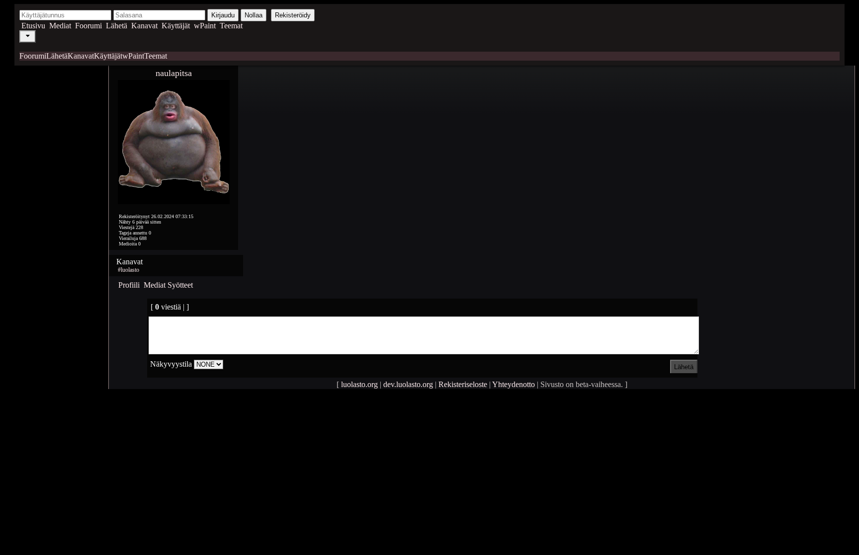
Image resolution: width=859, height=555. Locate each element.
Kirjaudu (223, 15)
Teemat (231, 25)
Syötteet (180, 285)
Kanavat (144, 25)
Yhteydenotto (513, 384)
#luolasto (128, 269)
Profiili (129, 285)
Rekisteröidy (293, 15)
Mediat (60, 25)
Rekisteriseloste (462, 384)
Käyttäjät (176, 25)
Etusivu (33, 25)
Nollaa (253, 15)
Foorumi (88, 25)
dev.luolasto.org (408, 384)
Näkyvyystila (171, 364)
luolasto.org (359, 384)
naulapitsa (174, 73)
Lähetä (116, 25)
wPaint (205, 25)
